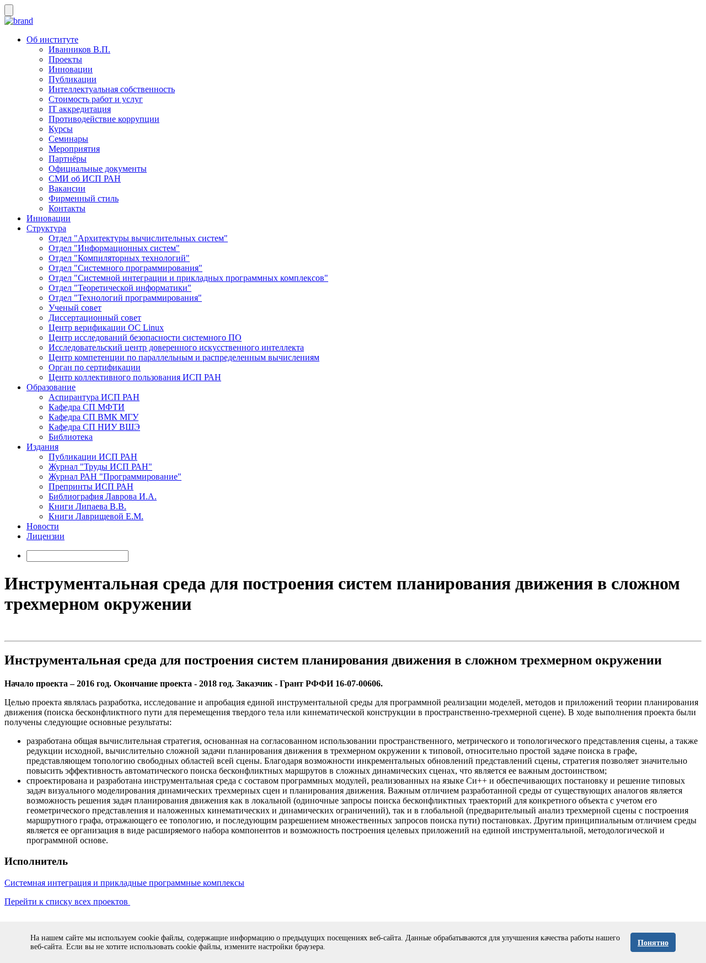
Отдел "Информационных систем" (114, 248)
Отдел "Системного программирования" (125, 268)
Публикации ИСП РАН (93, 456)
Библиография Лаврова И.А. (103, 496)
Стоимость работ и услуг (96, 99)
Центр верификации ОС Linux (106, 327)
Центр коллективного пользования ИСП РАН (135, 377)
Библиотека (71, 436)
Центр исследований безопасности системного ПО (145, 337)
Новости (42, 526)
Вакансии (67, 188)
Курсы (61, 129)
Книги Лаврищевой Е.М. (96, 516)
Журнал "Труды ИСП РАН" (100, 466)
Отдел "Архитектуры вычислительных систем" (138, 238)
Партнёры (68, 158)
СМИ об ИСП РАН (85, 178)
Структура (46, 228)
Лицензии (45, 536)
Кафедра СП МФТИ (87, 407)
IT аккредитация (80, 109)
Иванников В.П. (79, 49)
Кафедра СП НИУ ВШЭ (94, 427)
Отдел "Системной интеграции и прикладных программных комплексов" (188, 278)
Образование (51, 387)
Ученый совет (75, 307)
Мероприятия (74, 148)
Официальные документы (98, 168)
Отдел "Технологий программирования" (125, 297)
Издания (42, 446)
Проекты (65, 59)
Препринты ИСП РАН (91, 486)
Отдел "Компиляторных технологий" (119, 258)
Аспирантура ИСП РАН (94, 397)
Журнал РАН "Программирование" (115, 476)
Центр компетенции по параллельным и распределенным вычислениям (184, 357)
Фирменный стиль (84, 198)
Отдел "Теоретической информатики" (120, 287)
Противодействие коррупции (104, 119)
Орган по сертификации (95, 367)
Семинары (68, 138)
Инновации (71, 69)
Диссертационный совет (95, 317)
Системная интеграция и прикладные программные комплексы (124, 882)
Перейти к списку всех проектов (67, 901)
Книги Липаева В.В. (87, 506)
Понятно (653, 943)
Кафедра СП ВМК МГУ (93, 417)
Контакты (67, 208)
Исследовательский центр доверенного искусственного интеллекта (176, 347)
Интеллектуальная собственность (112, 89)
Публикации (73, 79)
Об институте (52, 39)
